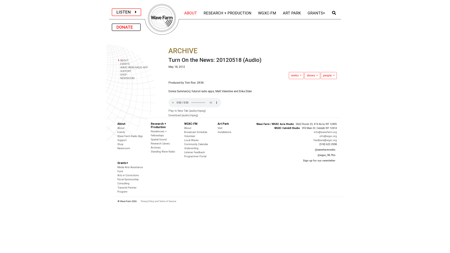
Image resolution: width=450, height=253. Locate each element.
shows (311, 75)
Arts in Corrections (128, 175)
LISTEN (125, 12)
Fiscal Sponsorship (128, 179)
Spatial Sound (159, 139)
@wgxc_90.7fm (326, 155)
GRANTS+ (316, 13)
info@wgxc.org (328, 136)
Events (121, 132)
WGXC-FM (267, 13)
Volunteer (189, 136)
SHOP (123, 74)
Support (122, 140)
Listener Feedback (194, 152)
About (120, 128)
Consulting (123, 183)
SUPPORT (125, 71)
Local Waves (191, 140)
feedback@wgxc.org (325, 140)
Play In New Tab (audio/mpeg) (187, 110)
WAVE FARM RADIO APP (134, 67)
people (327, 75)
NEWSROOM (127, 78)
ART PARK (292, 13)
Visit (220, 128)
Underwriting (191, 148)
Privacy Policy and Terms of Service (158, 201)
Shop (120, 144)
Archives (156, 147)
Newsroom (123, 148)
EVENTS (125, 64)
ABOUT (190, 13)
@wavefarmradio (325, 149)
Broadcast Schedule (195, 132)
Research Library (160, 143)
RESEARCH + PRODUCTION (227, 13)
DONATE (126, 27)
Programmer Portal (195, 156)
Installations (224, 132)
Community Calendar (196, 144)
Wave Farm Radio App (130, 136)
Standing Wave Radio (163, 151)
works (295, 75)
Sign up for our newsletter (319, 160)
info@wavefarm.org (325, 132)
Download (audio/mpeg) (183, 115)
